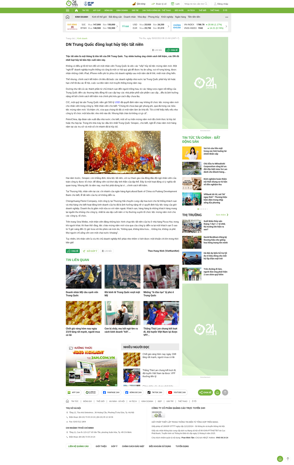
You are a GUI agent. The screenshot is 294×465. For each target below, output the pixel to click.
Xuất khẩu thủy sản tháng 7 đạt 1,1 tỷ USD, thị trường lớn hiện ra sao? (214, 225)
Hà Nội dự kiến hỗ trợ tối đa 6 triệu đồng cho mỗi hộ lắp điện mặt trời (215, 256)
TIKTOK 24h (157, 392)
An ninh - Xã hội (116, 401)
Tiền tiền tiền (194, 16)
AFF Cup (97, 10)
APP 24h (76, 392)
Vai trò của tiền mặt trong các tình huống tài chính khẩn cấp (215, 151)
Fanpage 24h (113, 392)
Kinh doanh (122, 10)
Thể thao (214, 10)
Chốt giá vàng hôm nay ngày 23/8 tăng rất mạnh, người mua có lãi (83, 331)
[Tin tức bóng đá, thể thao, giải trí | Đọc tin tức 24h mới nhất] (72, 3)
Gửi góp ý (92, 251)
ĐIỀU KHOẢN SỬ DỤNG (160, 446)
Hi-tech (191, 10)
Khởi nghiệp (167, 16)
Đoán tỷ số (161, 4)
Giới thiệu (101, 446)
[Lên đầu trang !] (288, 459)
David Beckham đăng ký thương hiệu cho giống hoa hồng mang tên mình (216, 240)
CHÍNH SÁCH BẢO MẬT (133, 446)
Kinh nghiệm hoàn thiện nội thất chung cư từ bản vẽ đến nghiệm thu (215, 182)
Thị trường (192, 215)
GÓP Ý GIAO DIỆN (9, 456)
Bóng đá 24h (136, 392)
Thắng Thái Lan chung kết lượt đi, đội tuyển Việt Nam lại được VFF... (160, 331)
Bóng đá (109, 10)
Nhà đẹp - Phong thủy (148, 16)
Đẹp (160, 401)
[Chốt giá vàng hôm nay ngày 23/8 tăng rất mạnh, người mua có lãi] (84, 312)
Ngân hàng (180, 16)
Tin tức (85, 10)
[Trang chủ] (70, 17)
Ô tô (225, 10)
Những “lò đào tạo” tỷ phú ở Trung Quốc (158, 294)
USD (117, 102)
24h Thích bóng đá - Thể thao (156, 10)
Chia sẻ (174, 50)
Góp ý (114, 446)
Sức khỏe (179, 10)
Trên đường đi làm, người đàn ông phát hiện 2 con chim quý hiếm (215, 272)
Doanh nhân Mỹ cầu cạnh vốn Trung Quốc (82, 294)
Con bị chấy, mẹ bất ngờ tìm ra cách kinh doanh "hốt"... (121, 330)
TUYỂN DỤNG (182, 446)
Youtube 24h (180, 392)
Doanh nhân (130, 16)
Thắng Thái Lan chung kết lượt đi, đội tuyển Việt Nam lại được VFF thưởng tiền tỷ (159, 373)
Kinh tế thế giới (99, 16)
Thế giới (202, 10)
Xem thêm (221, 214)
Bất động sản (115, 16)
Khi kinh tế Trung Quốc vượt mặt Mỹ (122, 294)
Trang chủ (70, 38)
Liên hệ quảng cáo (78, 446)
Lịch (178, 4)
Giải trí (135, 10)
